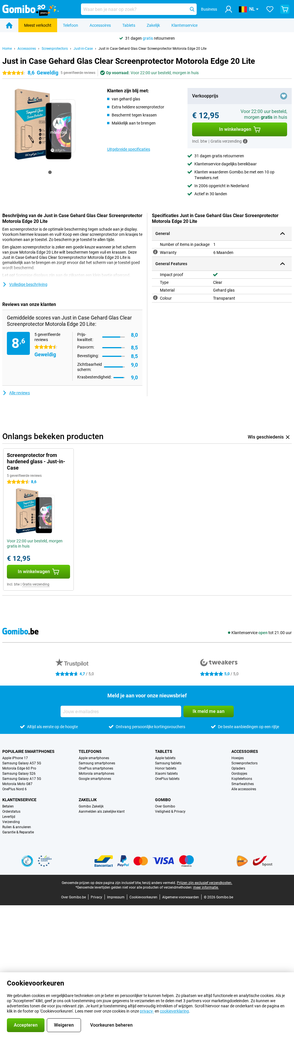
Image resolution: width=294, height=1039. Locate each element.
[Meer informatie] (245, 141)
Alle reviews (19, 393)
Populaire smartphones (28, 751)
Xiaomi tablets (166, 774)
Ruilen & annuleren (16, 827)
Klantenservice (184, 25)
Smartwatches (242, 784)
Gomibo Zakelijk (91, 806)
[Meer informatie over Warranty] (155, 252)
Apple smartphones (94, 758)
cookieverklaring (174, 1011)
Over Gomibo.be (73, 897)
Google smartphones (95, 779)
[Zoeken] (192, 9)
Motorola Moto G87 (17, 784)
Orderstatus (11, 812)
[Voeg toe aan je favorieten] (283, 96)
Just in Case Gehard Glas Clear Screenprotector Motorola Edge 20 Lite (152, 49)
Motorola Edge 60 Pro (19, 768)
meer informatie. (206, 887)
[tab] (50, 172)
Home (7, 49)
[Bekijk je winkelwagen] (285, 9)
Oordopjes (239, 774)
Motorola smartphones (96, 774)
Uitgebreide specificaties (128, 149)
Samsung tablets (168, 763)
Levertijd (8, 817)
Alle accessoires (243, 789)
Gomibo (163, 799)
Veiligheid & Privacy (170, 812)
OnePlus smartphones (96, 768)
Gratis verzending (35, 584)
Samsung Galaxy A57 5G (21, 763)
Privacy (96, 897)
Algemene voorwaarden (180, 897)
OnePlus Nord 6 (14, 789)
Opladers (238, 768)
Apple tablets (165, 758)
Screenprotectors (55, 49)
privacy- (147, 1011)
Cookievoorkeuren (143, 897)
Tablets (128, 25)
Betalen (8, 806)
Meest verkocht (37, 25)
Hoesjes (237, 758)
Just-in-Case (83, 49)
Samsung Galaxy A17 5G (21, 779)
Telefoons (90, 751)
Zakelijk (153, 25)
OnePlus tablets (167, 779)
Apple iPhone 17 (15, 758)
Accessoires (100, 25)
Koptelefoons (241, 779)
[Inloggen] (228, 9)
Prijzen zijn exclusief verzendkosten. (204, 883)
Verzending (11, 822)
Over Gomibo (165, 806)
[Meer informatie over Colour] (155, 297)
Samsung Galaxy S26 (19, 774)
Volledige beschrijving (28, 284)
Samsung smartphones (97, 763)
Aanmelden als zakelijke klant (102, 812)
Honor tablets (165, 768)
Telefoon (70, 25)
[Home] (9, 25)
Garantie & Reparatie (18, 832)
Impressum (116, 897)
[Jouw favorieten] (270, 9)
